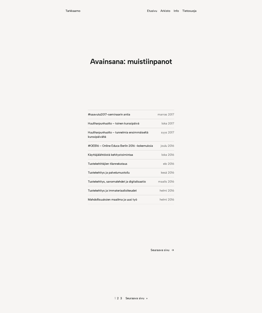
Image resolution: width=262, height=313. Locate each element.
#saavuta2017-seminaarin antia (109, 114)
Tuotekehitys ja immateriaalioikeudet (112, 190)
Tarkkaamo (73, 11)
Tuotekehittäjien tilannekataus (107, 164)
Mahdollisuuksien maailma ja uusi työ (112, 199)
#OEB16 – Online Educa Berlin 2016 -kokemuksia (120, 146)
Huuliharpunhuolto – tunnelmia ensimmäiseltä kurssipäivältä (118, 135)
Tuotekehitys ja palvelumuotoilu (108, 172)
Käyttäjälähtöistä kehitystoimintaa (110, 155)
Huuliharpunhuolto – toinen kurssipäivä (113, 123)
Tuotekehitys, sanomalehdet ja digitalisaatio (117, 181)
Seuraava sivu (162, 250)
